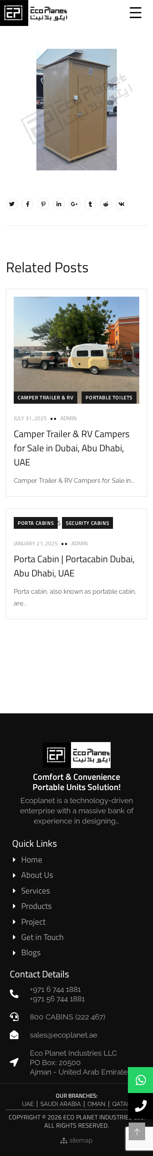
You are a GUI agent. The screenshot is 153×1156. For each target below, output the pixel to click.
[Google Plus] (74, 204)
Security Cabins (87, 523)
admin (68, 418)
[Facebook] (27, 204)
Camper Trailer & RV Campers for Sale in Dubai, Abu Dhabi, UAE (71, 448)
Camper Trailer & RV (45, 397)
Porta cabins (36, 523)
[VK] (122, 204)
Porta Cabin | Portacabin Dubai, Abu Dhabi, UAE (74, 566)
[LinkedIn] (59, 204)
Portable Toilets (109, 397)
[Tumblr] (90, 204)
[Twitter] (12, 204)
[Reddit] (106, 204)
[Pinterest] (43, 204)
